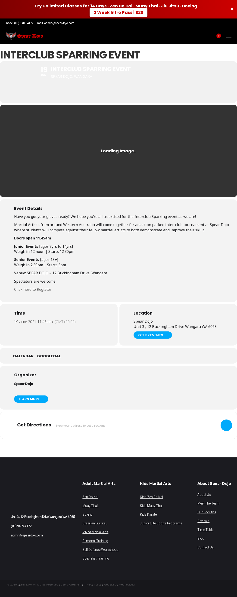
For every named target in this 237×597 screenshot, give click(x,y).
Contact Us (205, 547)
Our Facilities (206, 512)
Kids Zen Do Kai (151, 497)
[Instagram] (225, 23)
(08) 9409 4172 (24, 23)
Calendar (23, 356)
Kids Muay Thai (151, 506)
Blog (200, 538)
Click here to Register (32, 289)
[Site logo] (24, 36)
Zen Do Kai (90, 497)
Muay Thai (90, 506)
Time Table (205, 530)
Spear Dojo (23, 383)
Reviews (203, 521)
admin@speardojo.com (59, 23)
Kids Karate (148, 514)
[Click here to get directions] (226, 425)
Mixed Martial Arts (95, 532)
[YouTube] (231, 23)
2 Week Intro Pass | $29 (118, 12)
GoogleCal (49, 356)
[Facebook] (219, 23)
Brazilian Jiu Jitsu (94, 523)
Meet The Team (208, 503)
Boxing (87, 514)
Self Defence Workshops (100, 549)
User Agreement (70, 584)
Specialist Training (95, 558)
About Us (204, 494)
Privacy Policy (92, 584)
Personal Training (95, 541)
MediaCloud (127, 584)
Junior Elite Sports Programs (161, 523)
